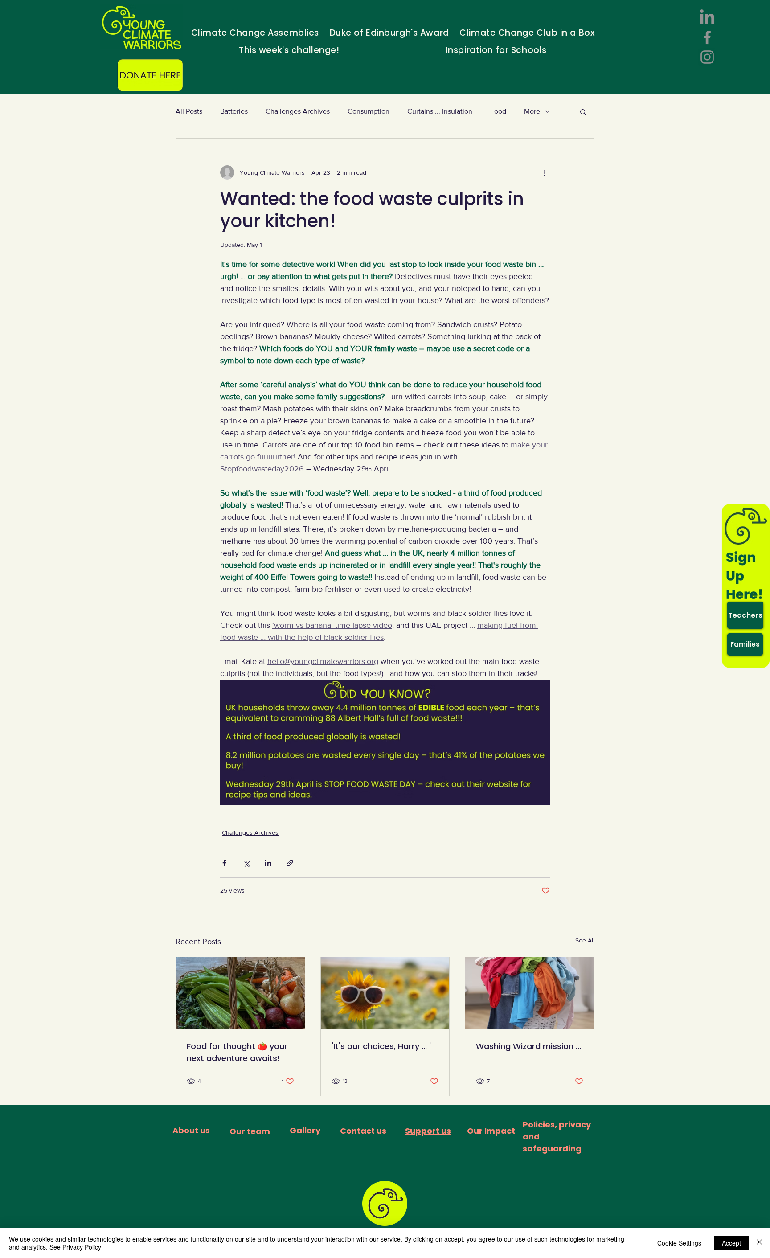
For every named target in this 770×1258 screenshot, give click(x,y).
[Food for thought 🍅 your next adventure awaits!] (240, 993)
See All (584, 940)
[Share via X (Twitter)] (246, 863)
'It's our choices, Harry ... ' (381, 1046)
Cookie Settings (679, 1242)
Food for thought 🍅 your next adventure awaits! (237, 1052)
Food (498, 111)
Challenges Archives (298, 111)
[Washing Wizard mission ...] (529, 993)
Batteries (234, 111)
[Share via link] (290, 863)
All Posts (189, 111)
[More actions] (544, 172)
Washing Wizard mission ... (528, 1046)
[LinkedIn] (707, 18)
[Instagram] (707, 57)
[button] (583, 111)
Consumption (368, 111)
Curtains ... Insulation (439, 111)
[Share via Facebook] (224, 863)
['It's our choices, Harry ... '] (385, 993)
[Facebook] (707, 37)
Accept (731, 1242)
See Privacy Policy (75, 1246)
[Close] (759, 1243)
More (532, 111)
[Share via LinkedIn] (268, 863)
